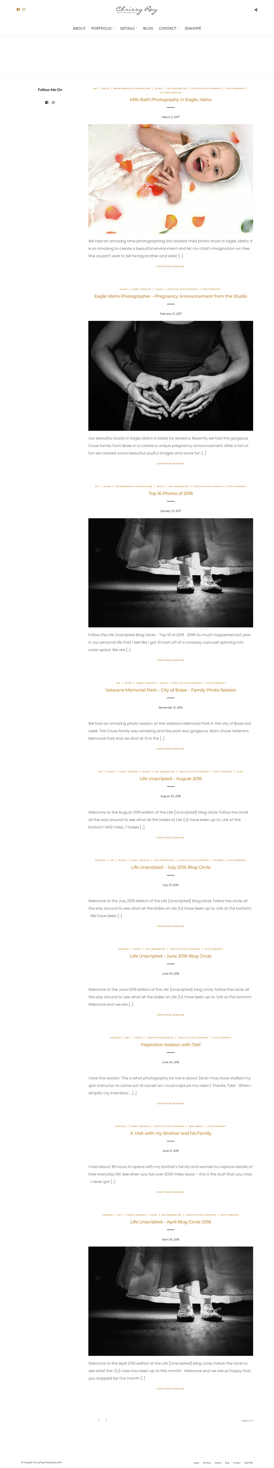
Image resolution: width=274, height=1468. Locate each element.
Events (138, 1037)
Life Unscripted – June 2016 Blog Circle (170, 956)
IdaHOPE (193, 28)
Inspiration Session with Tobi (171, 1044)
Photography (235, 88)
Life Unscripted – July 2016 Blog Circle (170, 867)
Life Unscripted (177, 88)
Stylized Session (171, 92)
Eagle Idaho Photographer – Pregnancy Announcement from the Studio (170, 296)
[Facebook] (18, 9)
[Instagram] (23, 9)
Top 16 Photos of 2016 (171, 493)
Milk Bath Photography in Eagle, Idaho (171, 99)
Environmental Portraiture (132, 88)
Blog (148, 28)
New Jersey (196, 1126)
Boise (105, 88)
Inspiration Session (160, 1037)
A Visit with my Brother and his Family (170, 1133)
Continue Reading (171, 266)
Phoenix (218, 860)
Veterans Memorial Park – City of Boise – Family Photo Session (170, 690)
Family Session (141, 289)
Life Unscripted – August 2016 (171, 778)
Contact (167, 28)
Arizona (100, 860)
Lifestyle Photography (206, 88)
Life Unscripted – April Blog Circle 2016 (170, 1222)
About (79, 28)
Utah (240, 771)
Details (127, 28)
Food (153, 1214)
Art (95, 88)
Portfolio (101, 28)
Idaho (159, 88)
